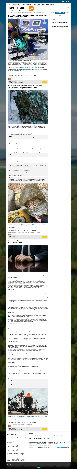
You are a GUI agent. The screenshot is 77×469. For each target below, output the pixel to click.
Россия (36, 7)
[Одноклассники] (10, 79)
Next (68, 7)
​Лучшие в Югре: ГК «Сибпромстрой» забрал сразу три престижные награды (60, 27)
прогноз (10, 424)
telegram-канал (25, 69)
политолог (19, 424)
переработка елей (14, 232)
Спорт (43, 4)
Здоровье (39, 4)
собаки (23, 232)
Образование (52, 4)
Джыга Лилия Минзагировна (21, 18)
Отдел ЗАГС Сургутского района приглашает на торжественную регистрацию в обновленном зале (60, 23)
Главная (10, 4)
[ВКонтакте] (8, 79)
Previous (67, 7)
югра (31, 424)
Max (20, 69)
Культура (47, 4)
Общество (23, 4)
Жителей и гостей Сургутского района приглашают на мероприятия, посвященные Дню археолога (60, 16)
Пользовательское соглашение (34, 445)
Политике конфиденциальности (36, 465)
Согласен (38, 467)
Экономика (34, 4)
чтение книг (24, 77)
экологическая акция (36, 232)
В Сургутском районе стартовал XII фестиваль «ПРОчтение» (60, 20)
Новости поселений (16, 4)
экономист (14, 424)
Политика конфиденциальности (45, 445)
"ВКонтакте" (35, 69)
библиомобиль (11, 77)
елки (9, 232)
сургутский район (18, 77)
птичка (20, 232)
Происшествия (28, 4)
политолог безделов (25, 424)
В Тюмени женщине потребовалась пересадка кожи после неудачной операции (48, 8)
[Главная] (8, 12)
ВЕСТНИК (16, 8)
